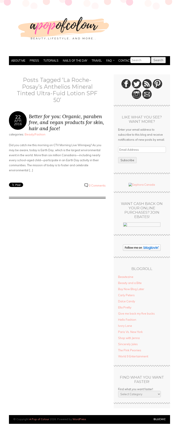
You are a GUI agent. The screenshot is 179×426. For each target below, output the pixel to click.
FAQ (108, 61)
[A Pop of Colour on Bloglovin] (142, 249)
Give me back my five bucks (136, 313)
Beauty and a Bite (130, 283)
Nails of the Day (75, 60)
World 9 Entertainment (133, 356)
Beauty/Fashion (35, 134)
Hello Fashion (127, 319)
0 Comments (97, 185)
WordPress (79, 419)
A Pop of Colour (39, 419)
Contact (124, 60)
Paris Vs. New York (130, 332)
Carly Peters (126, 295)
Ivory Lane (125, 325)
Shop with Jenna (129, 338)
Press (34, 60)
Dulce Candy (126, 301)
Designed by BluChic (160, 419)
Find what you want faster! (135, 389)
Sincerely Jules (128, 344)
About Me (18, 60)
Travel (97, 60)
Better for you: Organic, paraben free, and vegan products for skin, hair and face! (66, 122)
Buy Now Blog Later (131, 289)
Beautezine (125, 277)
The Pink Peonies (129, 350)
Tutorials (51, 60)
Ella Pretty (124, 307)
